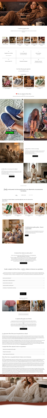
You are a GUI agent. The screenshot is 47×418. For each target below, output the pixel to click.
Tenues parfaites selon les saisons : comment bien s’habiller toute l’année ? (37, 308)
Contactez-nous (13, 407)
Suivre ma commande (14, 411)
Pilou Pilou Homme (5, 408)
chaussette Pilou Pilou (24, 344)
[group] (23, 1)
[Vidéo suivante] (45, 119)
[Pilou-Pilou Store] (23, 4)
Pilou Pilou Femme (4, 407)
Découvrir (23, 16)
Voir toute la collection (23, 74)
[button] (43, 4)
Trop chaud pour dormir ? (23, 328)
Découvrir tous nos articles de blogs (23, 314)
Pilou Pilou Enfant (12, 176)
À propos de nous (13, 408)
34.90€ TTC (18, 88)
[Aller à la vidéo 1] (23, 141)
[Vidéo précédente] (1, 119)
